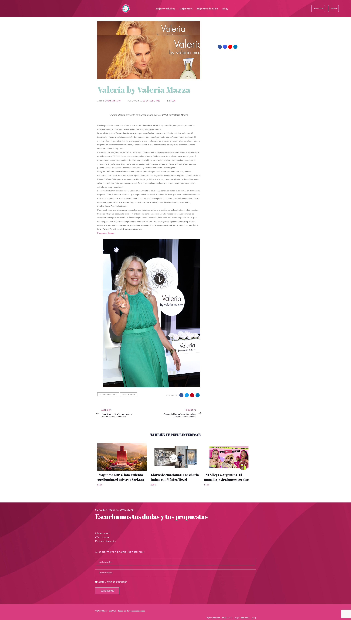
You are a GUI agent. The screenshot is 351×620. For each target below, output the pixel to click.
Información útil (102, 533)
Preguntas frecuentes (105, 541)
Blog (173, 101)
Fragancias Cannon (106, 233)
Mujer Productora (242, 618)
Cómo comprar (102, 537)
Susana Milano (113, 101)
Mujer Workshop (213, 618)
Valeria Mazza (128, 394)
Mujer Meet (227, 618)
